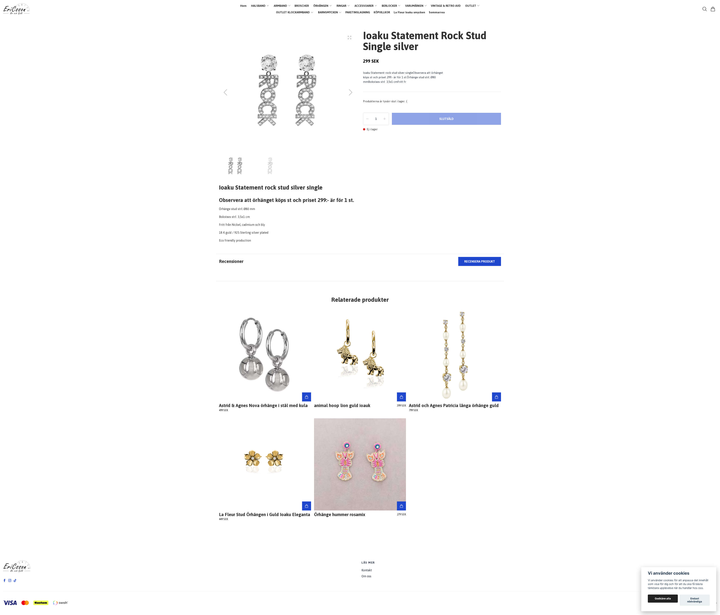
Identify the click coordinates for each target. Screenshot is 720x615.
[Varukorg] (713, 9)
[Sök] (704, 9)
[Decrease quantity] (367, 119)
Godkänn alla (663, 598)
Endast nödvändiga (694, 600)
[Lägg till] (306, 396)
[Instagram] (9, 580)
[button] (350, 92)
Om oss (366, 576)
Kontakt (367, 570)
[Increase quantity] (384, 119)
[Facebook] (4, 580)
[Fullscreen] (349, 37)
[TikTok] (15, 580)
